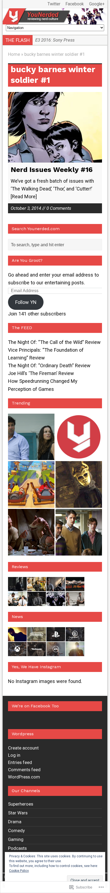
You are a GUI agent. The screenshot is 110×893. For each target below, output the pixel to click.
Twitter (54, 4)
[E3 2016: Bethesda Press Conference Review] (36, 652)
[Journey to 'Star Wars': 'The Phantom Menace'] (31, 532)
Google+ (97, 4)
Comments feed (24, 769)
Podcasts (17, 848)
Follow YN (26, 302)
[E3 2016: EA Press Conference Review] (55, 652)
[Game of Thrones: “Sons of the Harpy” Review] (79, 484)
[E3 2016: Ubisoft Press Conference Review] (75, 637)
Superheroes (20, 804)
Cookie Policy (19, 871)
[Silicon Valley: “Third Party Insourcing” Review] (79, 532)
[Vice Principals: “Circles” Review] (17, 602)
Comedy (16, 830)
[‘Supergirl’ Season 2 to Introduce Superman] (75, 652)
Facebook (74, 4)
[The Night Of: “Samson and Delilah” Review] (36, 602)
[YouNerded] (55, 16)
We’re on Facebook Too (35, 705)
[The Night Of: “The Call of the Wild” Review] (17, 587)
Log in (14, 755)
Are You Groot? (27, 260)
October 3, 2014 (26, 208)
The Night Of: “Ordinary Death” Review (49, 365)
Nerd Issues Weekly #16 (52, 170)
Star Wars (18, 812)
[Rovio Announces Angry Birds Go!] (31, 484)
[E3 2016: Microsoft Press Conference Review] (17, 652)
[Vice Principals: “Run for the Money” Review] (75, 602)
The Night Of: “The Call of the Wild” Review (54, 342)
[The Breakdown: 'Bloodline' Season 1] (31, 437)
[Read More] (24, 196)
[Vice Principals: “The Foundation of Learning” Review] (36, 587)
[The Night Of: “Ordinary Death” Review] (55, 587)
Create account (23, 748)
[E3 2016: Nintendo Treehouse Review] (36, 637)
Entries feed (20, 762)
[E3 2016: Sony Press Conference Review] (55, 637)
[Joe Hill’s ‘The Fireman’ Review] (75, 587)
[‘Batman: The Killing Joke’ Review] (55, 602)
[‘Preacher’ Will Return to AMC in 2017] (17, 637)
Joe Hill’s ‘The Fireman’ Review (41, 373)
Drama (14, 821)
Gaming (15, 839)
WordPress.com (24, 777)
